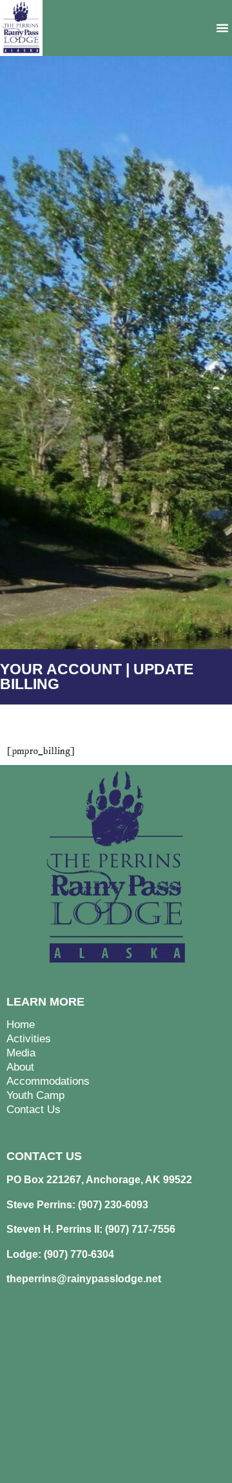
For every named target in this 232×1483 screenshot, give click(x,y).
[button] (222, 27)
